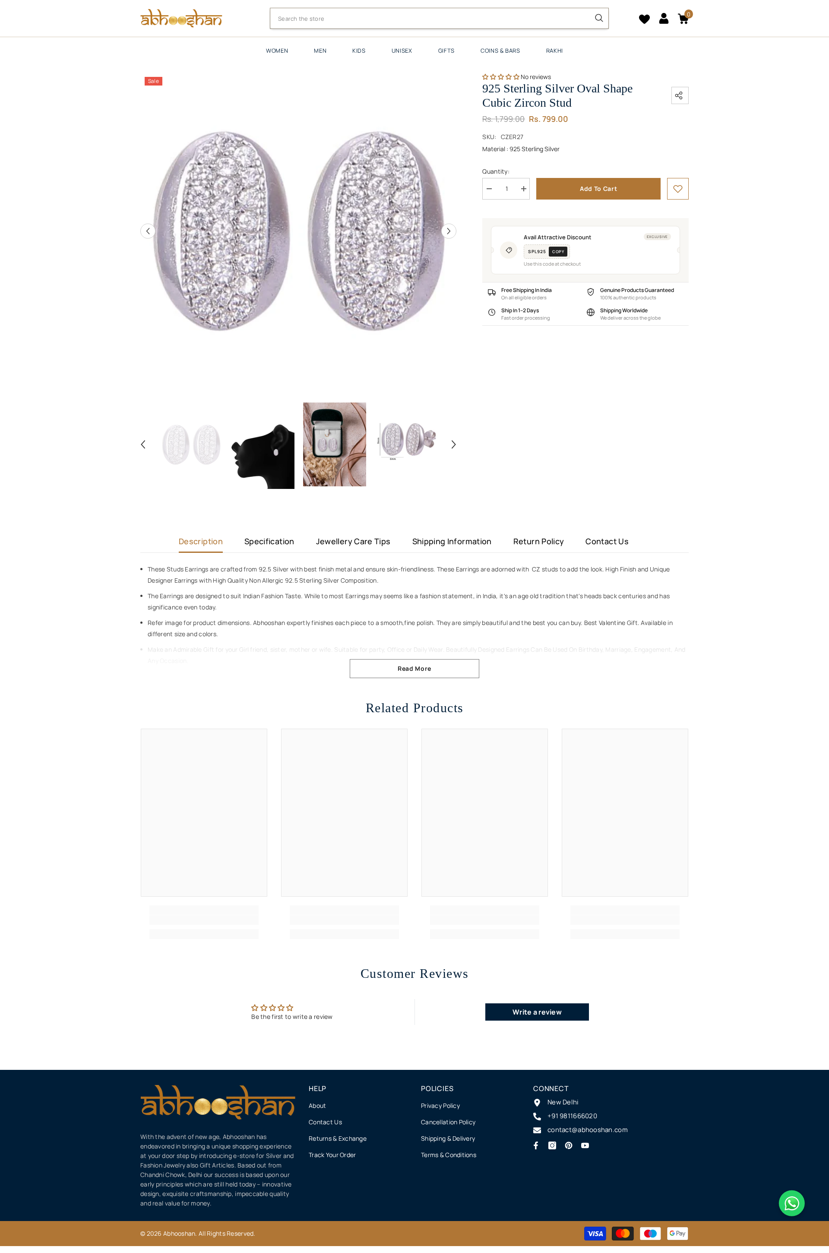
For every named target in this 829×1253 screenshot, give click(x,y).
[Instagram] (552, 1145)
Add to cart (598, 188)
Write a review (537, 1012)
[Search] (439, 18)
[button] (147, 230)
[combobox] (430, 18)
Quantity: (495, 171)
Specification (269, 541)
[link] (678, 189)
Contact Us (607, 541)
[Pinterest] (568, 1145)
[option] (298, 231)
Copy (558, 251)
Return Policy (538, 541)
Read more (414, 668)
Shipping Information (452, 541)
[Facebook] (536, 1145)
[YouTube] (585, 1145)
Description (201, 541)
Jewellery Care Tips (353, 541)
